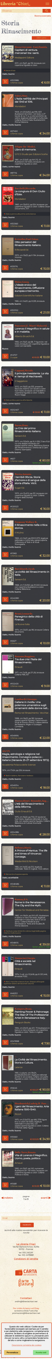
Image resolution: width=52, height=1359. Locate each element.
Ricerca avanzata (42, 16)
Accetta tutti (41, 1352)
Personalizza (12, 1352)
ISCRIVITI (27, 1225)
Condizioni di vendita (26, 1258)
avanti (46, 1197)
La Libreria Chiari (26, 1244)
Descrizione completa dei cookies (26, 1345)
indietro (7, 1197)
